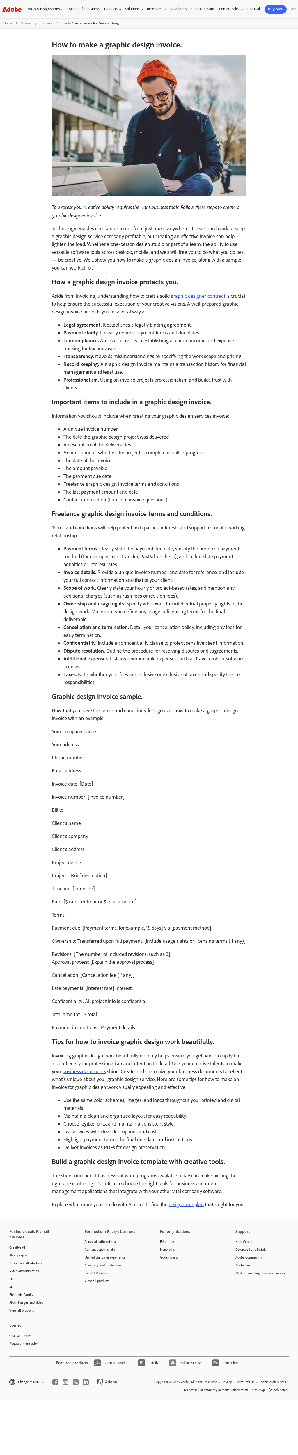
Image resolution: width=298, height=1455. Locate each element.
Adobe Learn (244, 1265)
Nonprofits (167, 1249)
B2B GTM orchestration (101, 1273)
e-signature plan (186, 1204)
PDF (12, 1279)
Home (7, 23)
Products (111, 9)
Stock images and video (26, 1302)
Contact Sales (229, 9)
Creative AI (17, 1247)
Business (46, 23)
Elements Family (21, 1295)
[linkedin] (86, 1382)
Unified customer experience (105, 1257)
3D (11, 1287)
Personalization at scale (101, 1242)
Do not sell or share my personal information (216, 1390)
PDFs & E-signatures (44, 9)
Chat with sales (20, 1336)
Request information (23, 1343)
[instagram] (65, 1382)
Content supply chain (100, 1249)
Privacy (227, 1382)
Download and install (250, 1249)
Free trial (253, 9)
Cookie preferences (272, 1382)
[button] (26, 1382)
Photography (18, 1255)
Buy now (275, 9)
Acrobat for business (84, 9)
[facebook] (55, 1382)
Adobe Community (248, 1257)
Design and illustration (25, 1263)
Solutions (132, 9)
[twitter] (76, 1382)
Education (167, 1242)
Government (169, 1257)
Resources (154, 9)
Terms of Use (245, 1382)
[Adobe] (12, 9)
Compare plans (202, 9)
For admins (178, 9)
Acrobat (25, 23)
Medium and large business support (261, 1273)
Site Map (258, 1390)
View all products (21, 1310)
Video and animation (24, 1271)
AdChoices (281, 1390)
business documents (84, 1071)
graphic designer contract (198, 296)
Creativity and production (103, 1265)
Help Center (244, 1242)
